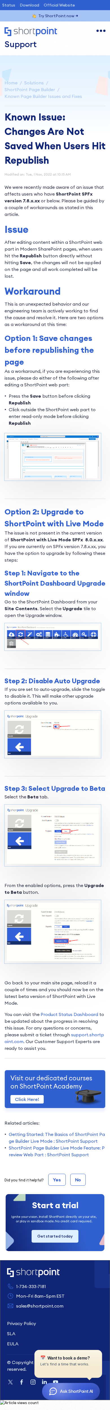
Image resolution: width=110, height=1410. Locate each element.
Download (29, 5)
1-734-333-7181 (31, 1286)
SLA (11, 1333)
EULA (12, 1343)
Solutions (34, 83)
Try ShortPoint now (56, 16)
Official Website (59, 5)
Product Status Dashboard (69, 1014)
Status (8, 5)
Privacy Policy (21, 1323)
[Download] (44, 723)
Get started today (55, 1236)
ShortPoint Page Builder (30, 89)
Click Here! (27, 1099)
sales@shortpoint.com (39, 1306)
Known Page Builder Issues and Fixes (43, 96)
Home (11, 83)
